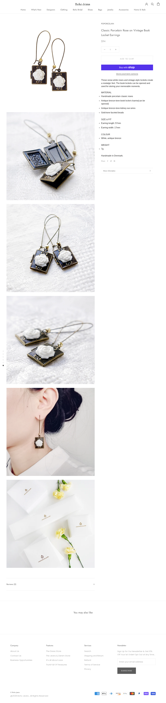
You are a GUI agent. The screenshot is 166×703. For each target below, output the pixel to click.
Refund (87, 660)
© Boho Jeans (15, 692)
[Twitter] (111, 161)
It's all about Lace (54, 660)
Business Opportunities (21, 660)
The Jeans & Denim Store (58, 655)
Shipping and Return (93, 655)
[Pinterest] (114, 161)
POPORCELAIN (107, 23)
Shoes (90, 9)
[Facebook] (107, 161)
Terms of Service (92, 664)
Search (87, 651)
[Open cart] (158, 3)
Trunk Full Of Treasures (56, 664)
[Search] (152, 4)
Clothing (63, 9)
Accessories (124, 9)
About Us (14, 651)
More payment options (127, 73)
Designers (51, 9)
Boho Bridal (77, 9)
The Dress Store (53, 651)
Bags (100, 9)
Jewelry (110, 9)
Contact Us (15, 655)
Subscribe (126, 670)
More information (109, 171)
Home (23, 9)
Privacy (87, 669)
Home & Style (140, 9)
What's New (36, 9)
